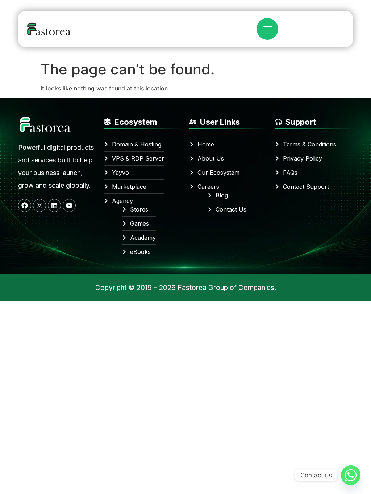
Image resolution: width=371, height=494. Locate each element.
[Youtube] (69, 205)
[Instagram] (39, 205)
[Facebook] (24, 205)
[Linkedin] (54, 205)
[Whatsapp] (350, 475)
